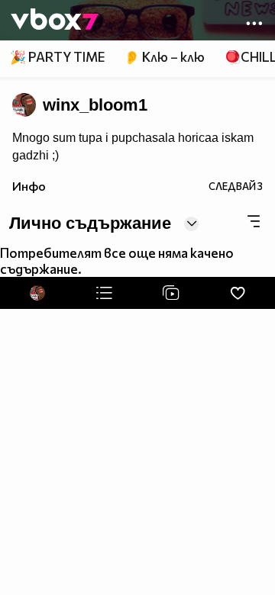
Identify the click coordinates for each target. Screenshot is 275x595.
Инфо (29, 185)
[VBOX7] (55, 21)
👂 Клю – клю (164, 57)
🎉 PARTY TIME (57, 57)
